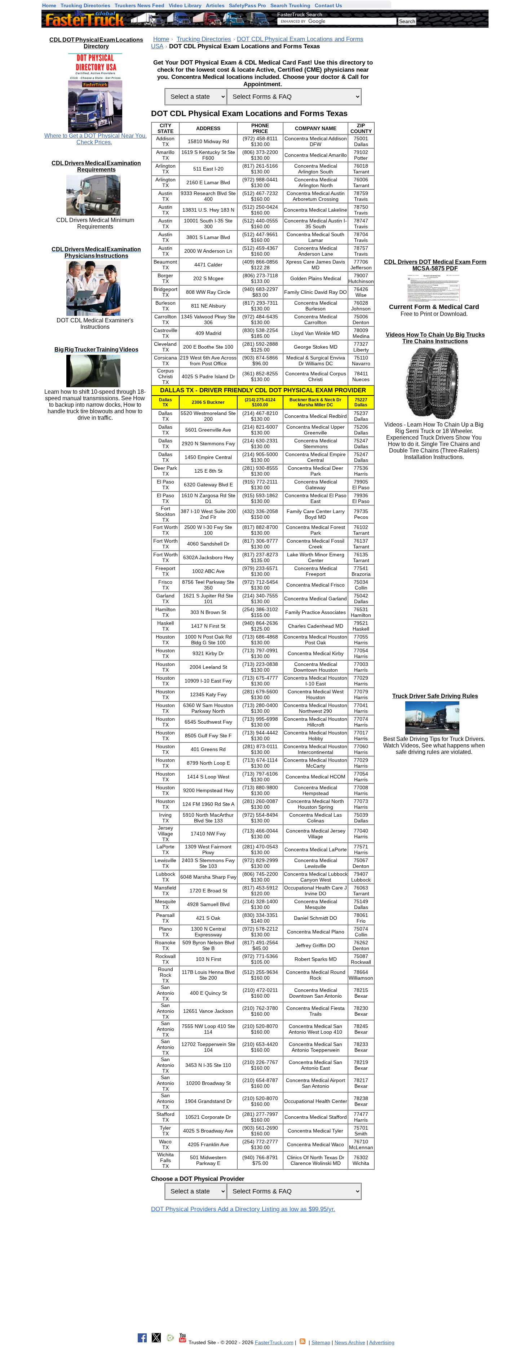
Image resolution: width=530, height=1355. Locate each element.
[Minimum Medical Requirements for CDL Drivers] (95, 214)
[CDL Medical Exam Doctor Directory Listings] (95, 92)
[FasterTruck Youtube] (182, 1342)
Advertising (381, 1342)
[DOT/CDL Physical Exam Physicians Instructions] (95, 314)
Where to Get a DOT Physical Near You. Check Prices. (95, 139)
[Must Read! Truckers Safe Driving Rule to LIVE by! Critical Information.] (434, 732)
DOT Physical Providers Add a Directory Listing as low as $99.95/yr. (243, 1209)
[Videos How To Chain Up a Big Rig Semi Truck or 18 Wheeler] (434, 418)
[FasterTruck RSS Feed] (302, 1342)
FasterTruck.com (274, 1342)
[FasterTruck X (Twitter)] (156, 1342)
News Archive (350, 1342)
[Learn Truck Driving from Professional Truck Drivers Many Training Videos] (95, 385)
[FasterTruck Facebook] (142, 1342)
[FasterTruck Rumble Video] (170, 1342)
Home (161, 39)
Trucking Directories (204, 39)
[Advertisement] (434, 137)
